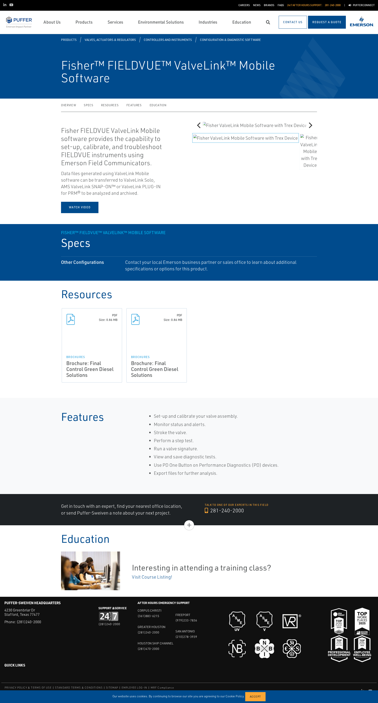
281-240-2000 (226, 510)
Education (158, 105)
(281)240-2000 (29, 621)
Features (134, 105)
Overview (68, 105)
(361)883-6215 (148, 616)
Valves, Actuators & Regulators (110, 40)
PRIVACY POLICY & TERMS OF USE (28, 687)
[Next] (310, 125)
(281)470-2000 (148, 649)
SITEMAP (112, 687)
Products (69, 40)
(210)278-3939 (186, 637)
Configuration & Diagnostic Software (230, 40)
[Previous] (199, 125)
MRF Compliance (162, 687)
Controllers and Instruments (168, 40)
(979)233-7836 (186, 620)
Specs (88, 105)
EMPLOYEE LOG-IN (134, 687)
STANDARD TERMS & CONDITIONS (79, 687)
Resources (110, 105)
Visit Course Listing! (152, 577)
